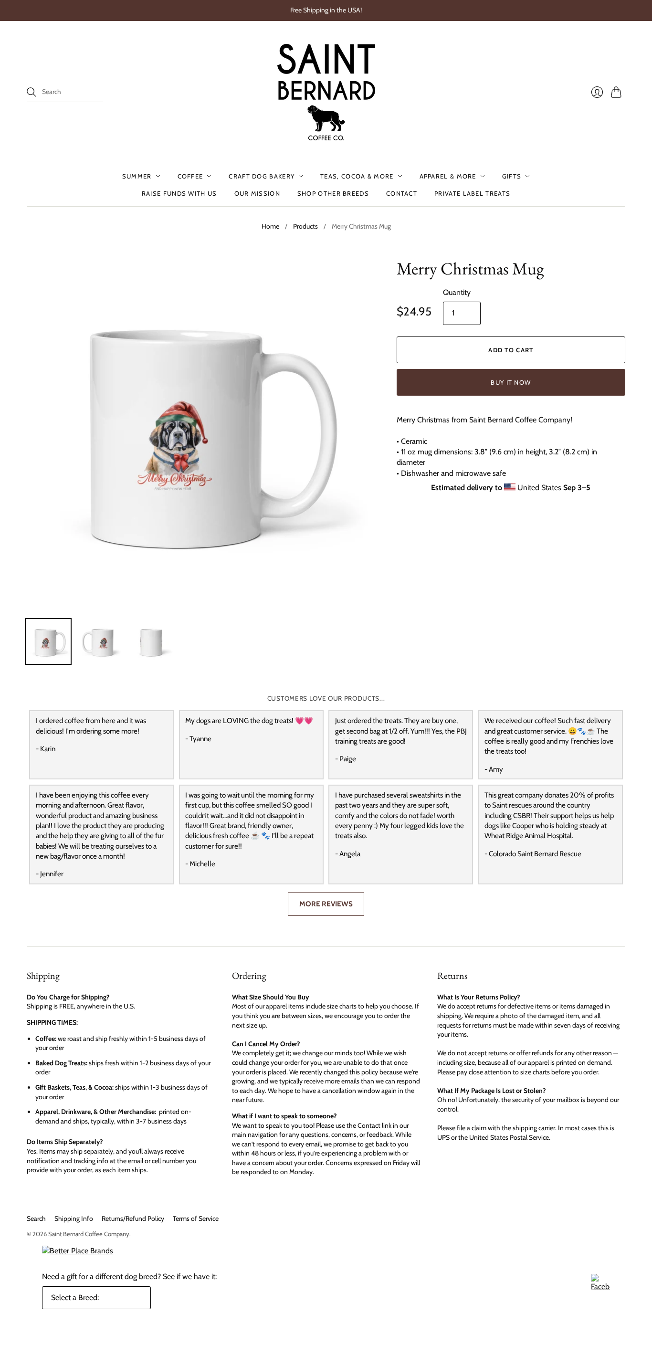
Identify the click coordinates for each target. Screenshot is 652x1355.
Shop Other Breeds (333, 193)
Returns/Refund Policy (133, 1218)
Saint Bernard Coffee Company (88, 1234)
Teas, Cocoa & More (356, 176)
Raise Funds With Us (179, 193)
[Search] (31, 92)
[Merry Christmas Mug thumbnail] (48, 641)
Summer (137, 176)
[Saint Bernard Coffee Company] (326, 92)
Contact (401, 193)
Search (36, 1218)
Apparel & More (448, 176)
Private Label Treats (472, 193)
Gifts (512, 176)
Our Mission (257, 193)
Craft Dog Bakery (261, 176)
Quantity (457, 292)
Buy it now (511, 382)
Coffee (190, 176)
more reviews (326, 903)
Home (270, 226)
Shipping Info (73, 1218)
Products (305, 226)
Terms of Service (196, 1218)
